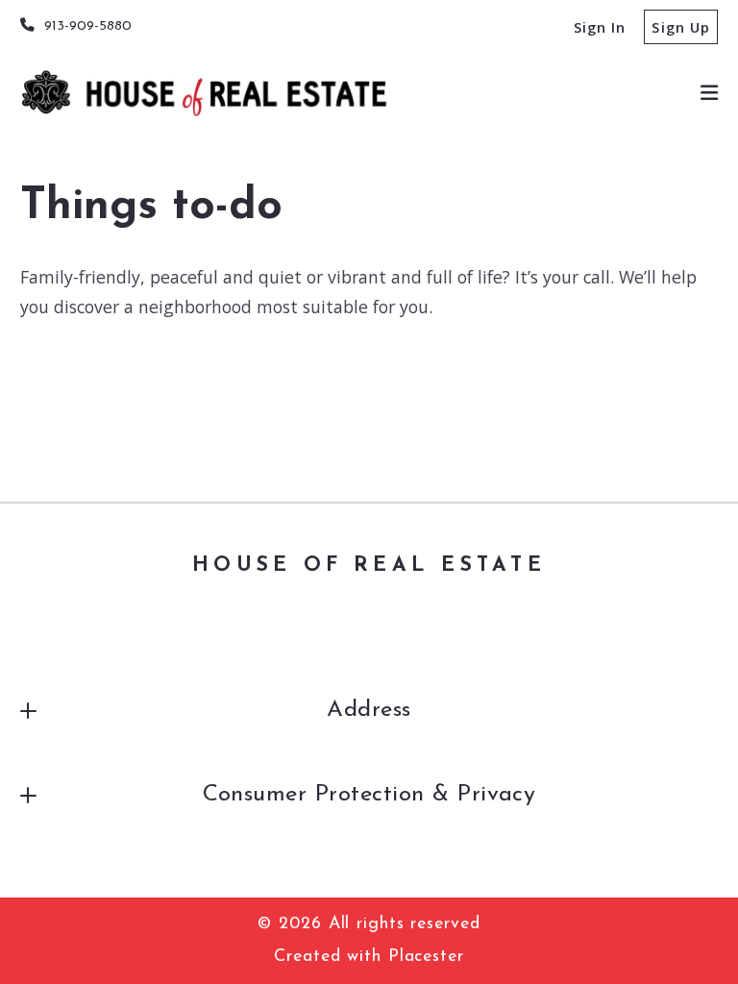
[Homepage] (203, 93)
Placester (426, 956)
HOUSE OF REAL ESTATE (369, 565)
